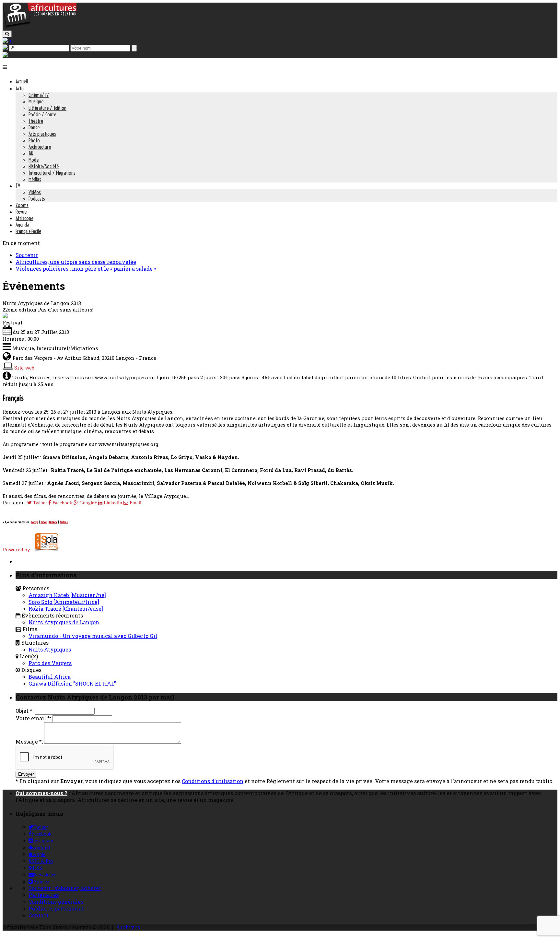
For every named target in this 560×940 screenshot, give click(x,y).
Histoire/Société (44, 166)
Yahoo (44, 522)
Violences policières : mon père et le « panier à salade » (86, 268)
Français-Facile (28, 231)
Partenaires (44, 894)
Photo (34, 140)
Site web (24, 367)
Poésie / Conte (42, 114)
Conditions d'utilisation (212, 781)
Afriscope (24, 218)
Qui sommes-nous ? (41, 793)
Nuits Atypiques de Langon (64, 622)
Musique (36, 101)
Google (34, 522)
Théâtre (36, 121)
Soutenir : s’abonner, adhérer (65, 888)
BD (31, 153)
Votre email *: (33, 718)
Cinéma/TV (39, 95)
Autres (64, 522)
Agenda (22, 224)
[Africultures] (39, 26)
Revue (21, 211)
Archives (128, 927)
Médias (35, 179)
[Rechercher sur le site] (7, 33)
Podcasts (37, 198)
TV (18, 185)
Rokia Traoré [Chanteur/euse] (66, 608)
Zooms (22, 205)
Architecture (40, 147)
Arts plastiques (42, 134)
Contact (39, 915)
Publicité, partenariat (56, 908)
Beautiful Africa (50, 676)
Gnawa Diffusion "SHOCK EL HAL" (72, 683)
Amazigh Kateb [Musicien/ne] (67, 595)
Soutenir (27, 255)
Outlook (53, 522)
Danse (34, 127)
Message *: (29, 741)
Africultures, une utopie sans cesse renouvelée (76, 261)
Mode (34, 160)
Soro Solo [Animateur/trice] (64, 601)
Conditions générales (56, 901)
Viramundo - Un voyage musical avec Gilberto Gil (93, 635)
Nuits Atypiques (50, 649)
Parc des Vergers (50, 663)
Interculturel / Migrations (52, 173)
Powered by (18, 549)
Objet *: (24, 710)
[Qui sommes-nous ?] (5, 55)
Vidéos (35, 192)
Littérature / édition (47, 108)
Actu (20, 88)
